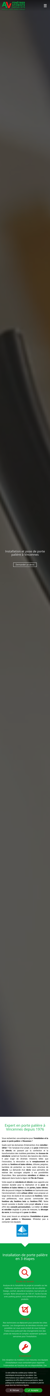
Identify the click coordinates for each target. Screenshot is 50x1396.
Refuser (15, 1390)
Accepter (34, 1390)
